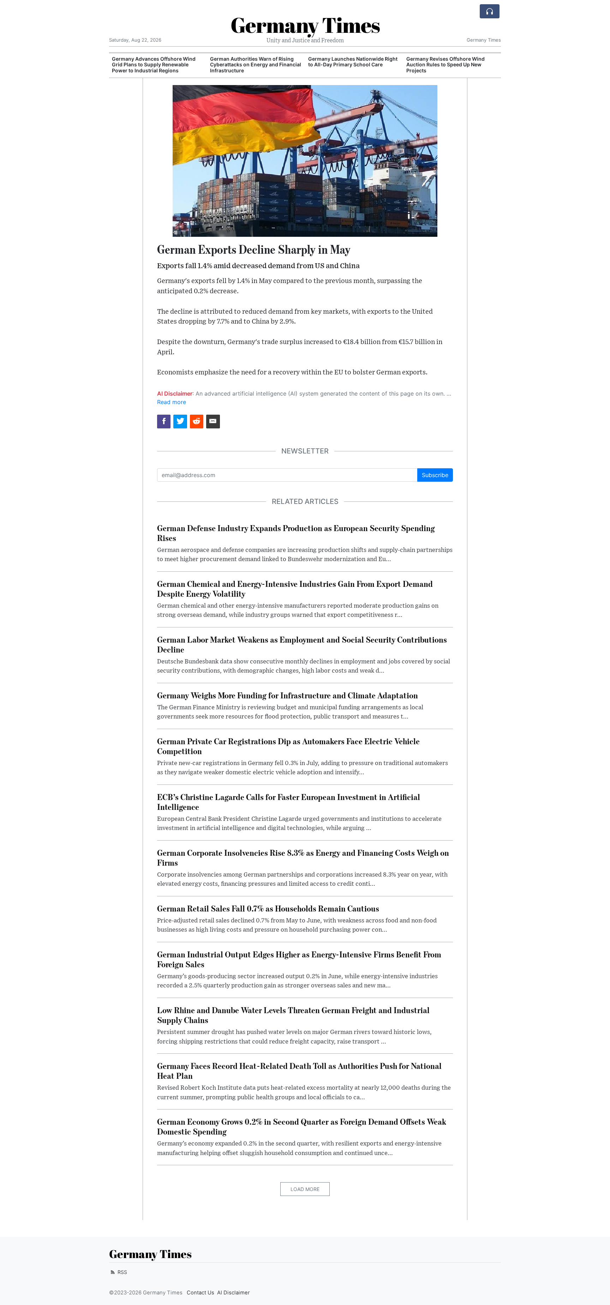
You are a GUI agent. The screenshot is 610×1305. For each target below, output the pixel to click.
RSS (121, 1272)
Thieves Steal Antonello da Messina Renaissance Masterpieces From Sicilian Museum (463, 67)
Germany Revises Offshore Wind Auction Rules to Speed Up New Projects (347, 65)
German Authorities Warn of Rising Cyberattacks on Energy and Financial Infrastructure (157, 65)
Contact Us (200, 1292)
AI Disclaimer (233, 1292)
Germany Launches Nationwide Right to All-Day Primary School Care (254, 62)
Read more (171, 401)
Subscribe (435, 475)
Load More (305, 1189)
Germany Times (305, 25)
